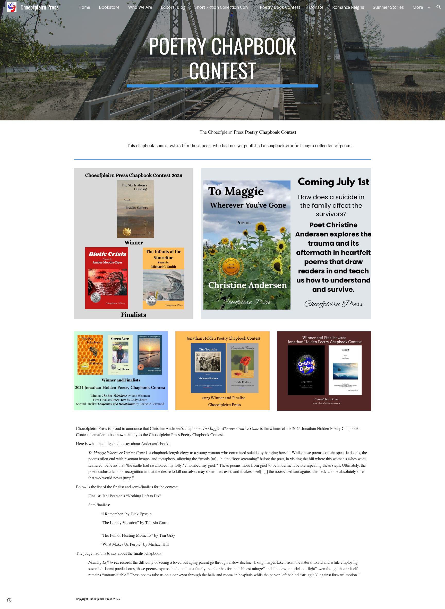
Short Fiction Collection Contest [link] (224, 7)
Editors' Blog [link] (173, 7)
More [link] (418, 7)
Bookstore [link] (109, 7)
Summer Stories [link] (388, 7)
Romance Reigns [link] (348, 7)
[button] (439, 7)
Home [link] (84, 7)
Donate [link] (316, 7)
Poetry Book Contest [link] (280, 7)
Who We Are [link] (140, 7)
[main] (222, 60)
